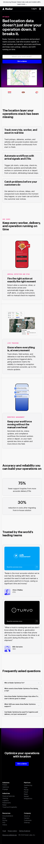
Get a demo (22, 764)
